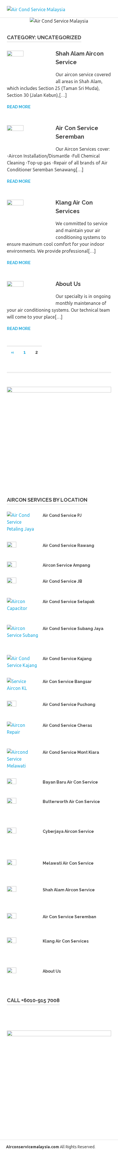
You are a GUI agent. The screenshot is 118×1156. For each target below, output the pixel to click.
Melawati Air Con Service (68, 863)
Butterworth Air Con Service (71, 801)
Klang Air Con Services (65, 941)
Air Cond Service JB (62, 581)
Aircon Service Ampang (66, 565)
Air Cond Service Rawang (68, 545)
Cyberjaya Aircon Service (68, 831)
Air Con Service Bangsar (67, 681)
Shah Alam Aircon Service (69, 890)
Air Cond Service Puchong (69, 704)
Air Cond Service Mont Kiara (71, 752)
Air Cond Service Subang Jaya (73, 628)
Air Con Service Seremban (69, 916)
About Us (68, 283)
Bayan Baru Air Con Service (70, 782)
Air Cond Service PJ (62, 515)
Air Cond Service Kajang (67, 658)
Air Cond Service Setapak (69, 601)
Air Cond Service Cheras (67, 725)
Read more (19, 107)
